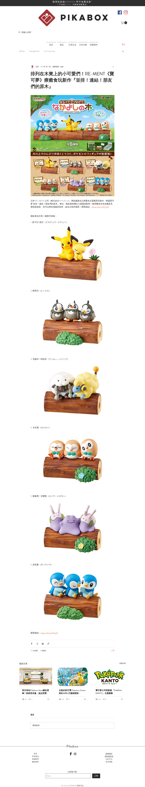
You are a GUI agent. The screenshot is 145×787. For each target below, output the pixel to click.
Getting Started (34, 51)
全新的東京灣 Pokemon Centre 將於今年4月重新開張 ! (72, 692)
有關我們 (35, 759)
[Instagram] (126, 12)
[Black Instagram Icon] (75, 753)
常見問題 (109, 762)
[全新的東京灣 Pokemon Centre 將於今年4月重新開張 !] (72, 677)
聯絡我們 (35, 762)
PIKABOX (85, 17)
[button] (124, 22)
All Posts (22, 51)
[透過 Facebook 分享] (32, 644)
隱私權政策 (109, 756)
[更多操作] (113, 66)
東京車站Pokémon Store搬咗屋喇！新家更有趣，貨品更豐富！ (35, 692)
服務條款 (109, 753)
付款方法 (109, 759)
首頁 (35, 753)
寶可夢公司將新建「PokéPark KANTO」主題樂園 (109, 692)
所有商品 (35, 756)
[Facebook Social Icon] (120, 12)
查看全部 (122, 663)
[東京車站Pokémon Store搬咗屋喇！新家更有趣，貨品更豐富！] (35, 677)
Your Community (49, 51)
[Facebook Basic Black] (70, 753)
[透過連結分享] (48, 644)
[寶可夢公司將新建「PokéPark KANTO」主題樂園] (109, 677)
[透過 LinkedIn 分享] (43, 644)
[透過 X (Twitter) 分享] (37, 644)
